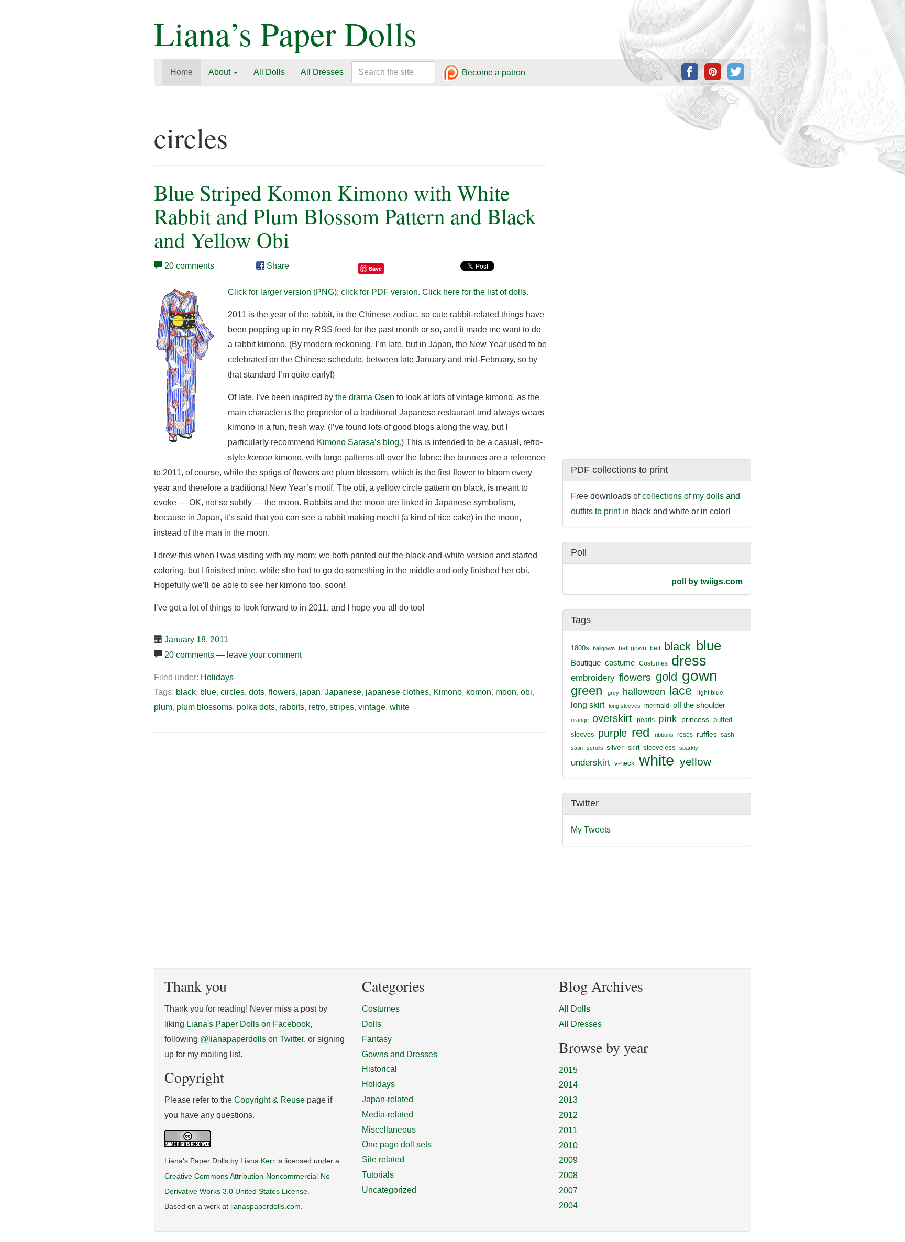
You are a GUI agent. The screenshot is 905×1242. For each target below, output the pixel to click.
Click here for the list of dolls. (475, 291)
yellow (695, 762)
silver (615, 747)
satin (577, 748)
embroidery (593, 677)
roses (685, 734)
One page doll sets (397, 1144)
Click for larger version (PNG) (282, 291)
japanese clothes (397, 691)
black (186, 691)
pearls (646, 720)
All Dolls (269, 72)
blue (208, 691)
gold (666, 676)
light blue (710, 692)
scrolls (595, 748)
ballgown (604, 648)
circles (232, 691)
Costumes (653, 663)
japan (310, 691)
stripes (341, 707)
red (640, 732)
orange (580, 720)
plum (163, 707)
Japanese (343, 691)
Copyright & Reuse (269, 1099)
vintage (371, 707)
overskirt (612, 718)
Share (276, 265)
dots (256, 691)
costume (620, 662)
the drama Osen (364, 397)
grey (613, 693)
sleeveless (659, 747)
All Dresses (322, 72)
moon (505, 691)
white (400, 707)
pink (667, 718)
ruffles (707, 734)
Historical (379, 1068)
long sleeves (625, 706)
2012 (568, 1115)
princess (695, 719)
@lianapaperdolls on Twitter (252, 1039)
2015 (568, 1070)
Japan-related (387, 1099)
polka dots (256, 707)
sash (727, 734)
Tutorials (378, 1174)
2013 (568, 1099)
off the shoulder (699, 705)
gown (700, 676)
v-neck (624, 763)
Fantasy (377, 1039)
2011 (568, 1130)
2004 (568, 1205)
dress (689, 660)
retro (316, 707)
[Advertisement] (242, 820)
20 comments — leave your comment (233, 654)
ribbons (664, 734)
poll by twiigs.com (707, 581)
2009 (568, 1160)
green (586, 690)
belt (655, 648)
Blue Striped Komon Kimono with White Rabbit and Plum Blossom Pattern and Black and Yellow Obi (345, 216)
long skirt (587, 705)
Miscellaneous (389, 1129)
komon (478, 691)
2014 (568, 1084)
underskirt (590, 762)
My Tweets (591, 829)
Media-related (387, 1114)
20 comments (189, 265)
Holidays (217, 677)
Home (181, 72)
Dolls (371, 1023)
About (220, 72)
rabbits (291, 707)
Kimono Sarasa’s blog (358, 442)
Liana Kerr (257, 1161)
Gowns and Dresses (399, 1054)
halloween (644, 691)
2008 (568, 1175)
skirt (633, 747)
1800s (580, 648)
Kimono (447, 691)
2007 (568, 1190)
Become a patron (492, 73)
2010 (568, 1145)
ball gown (632, 648)
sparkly (688, 748)
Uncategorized (389, 1189)
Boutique (586, 662)
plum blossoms (204, 707)
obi (526, 691)
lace (680, 690)
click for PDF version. (380, 291)
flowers (282, 691)
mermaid (656, 705)
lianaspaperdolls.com (265, 1207)
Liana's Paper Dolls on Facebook (248, 1023)
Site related (383, 1159)
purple (612, 733)
